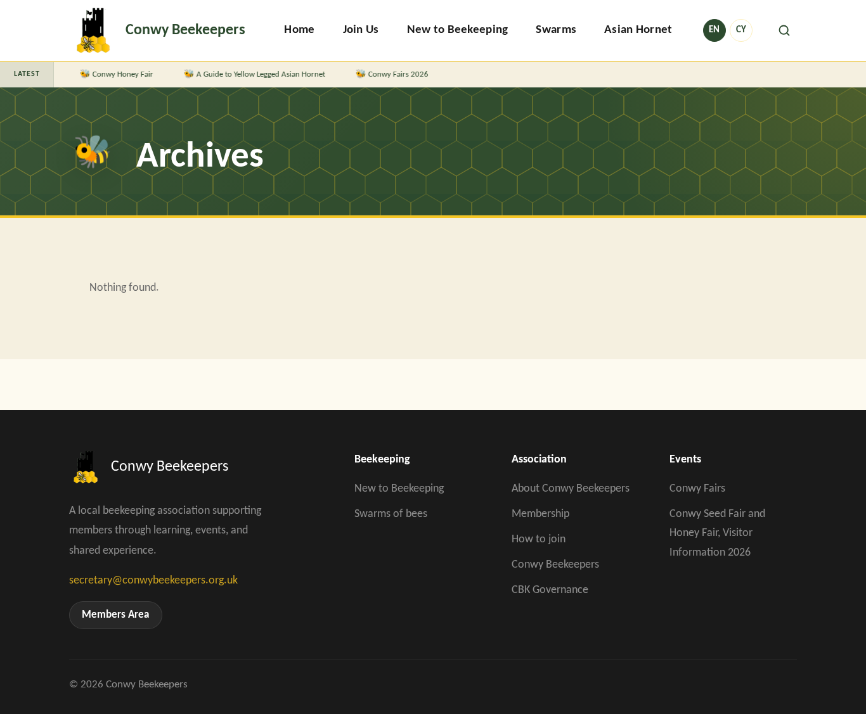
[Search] (784, 30)
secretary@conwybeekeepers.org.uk (153, 581)
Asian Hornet (638, 30)
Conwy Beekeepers (555, 565)
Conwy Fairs (697, 489)
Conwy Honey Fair (114, 74)
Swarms (556, 30)
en (714, 30)
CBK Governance (550, 590)
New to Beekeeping (457, 30)
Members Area (115, 614)
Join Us (361, 30)
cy (741, 30)
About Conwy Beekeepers (571, 489)
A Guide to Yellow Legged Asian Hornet (252, 74)
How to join (538, 539)
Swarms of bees (390, 514)
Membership (540, 514)
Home (299, 30)
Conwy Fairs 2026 (390, 74)
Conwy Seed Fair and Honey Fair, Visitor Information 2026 (717, 533)
